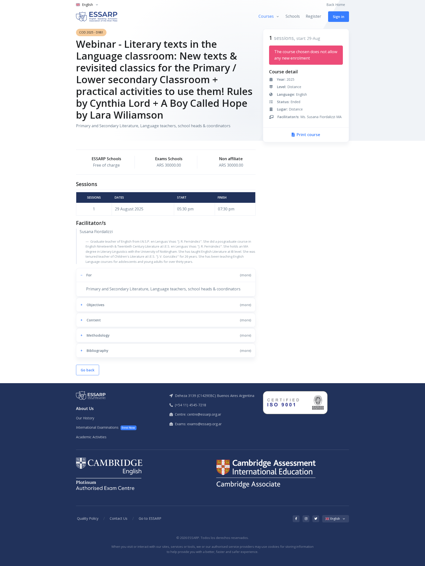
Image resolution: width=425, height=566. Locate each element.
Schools (293, 16)
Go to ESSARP (150, 518)
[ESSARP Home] (96, 17)
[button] (165, 275)
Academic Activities (91, 437)
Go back (87, 370)
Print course (308, 134)
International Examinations (105, 427)
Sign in (338, 16)
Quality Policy (87, 518)
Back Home (335, 4)
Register (313, 16)
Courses (266, 16)
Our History (85, 418)
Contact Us (118, 518)
